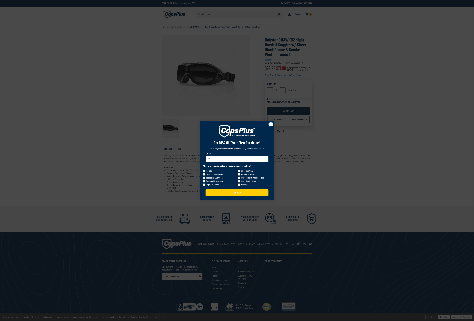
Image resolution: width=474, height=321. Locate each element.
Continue (237, 192)
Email (208, 154)
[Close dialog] (271, 124)
